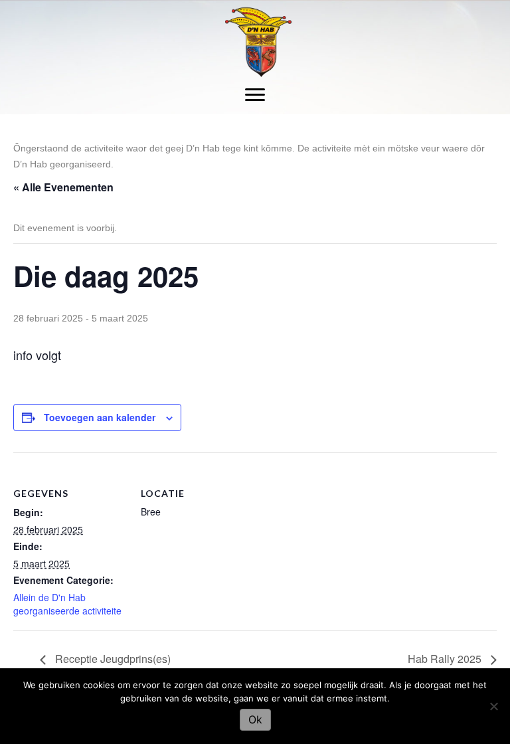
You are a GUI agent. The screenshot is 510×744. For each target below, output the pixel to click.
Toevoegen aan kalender (99, 417)
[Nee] (493, 706)
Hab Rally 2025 (446, 658)
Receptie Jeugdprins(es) (111, 658)
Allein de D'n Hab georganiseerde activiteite (67, 604)
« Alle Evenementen (63, 187)
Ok (255, 719)
